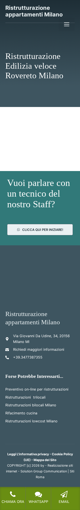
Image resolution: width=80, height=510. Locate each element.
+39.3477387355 (27, 357)
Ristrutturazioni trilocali (25, 397)
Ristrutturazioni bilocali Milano (30, 405)
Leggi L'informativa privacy (28, 454)
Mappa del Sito (45, 460)
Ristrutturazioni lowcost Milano (31, 421)
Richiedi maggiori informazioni (38, 349)
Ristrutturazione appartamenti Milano (34, 11)
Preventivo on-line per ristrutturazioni (36, 389)
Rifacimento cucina (21, 413)
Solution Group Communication (43, 471)
